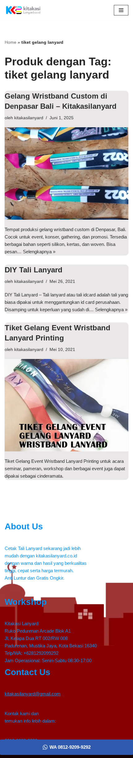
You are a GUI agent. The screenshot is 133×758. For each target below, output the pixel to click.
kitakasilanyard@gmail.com (33, 693)
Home (10, 42)
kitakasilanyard (28, 118)
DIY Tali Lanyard (33, 270)
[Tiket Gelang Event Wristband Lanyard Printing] (66, 405)
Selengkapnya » (39, 251)
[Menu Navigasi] (121, 10)
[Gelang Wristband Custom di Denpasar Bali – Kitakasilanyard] (66, 173)
